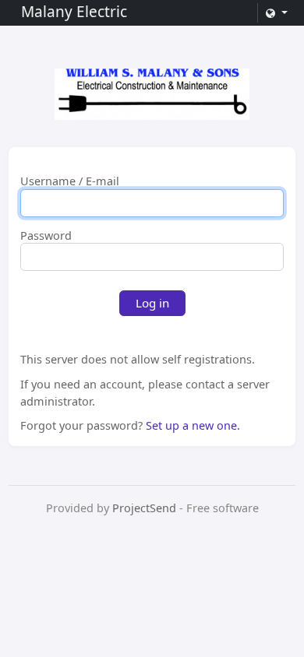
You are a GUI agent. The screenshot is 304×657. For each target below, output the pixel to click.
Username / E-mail (69, 181)
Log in (152, 303)
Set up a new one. (193, 425)
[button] (276, 13)
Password (46, 236)
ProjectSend (144, 508)
